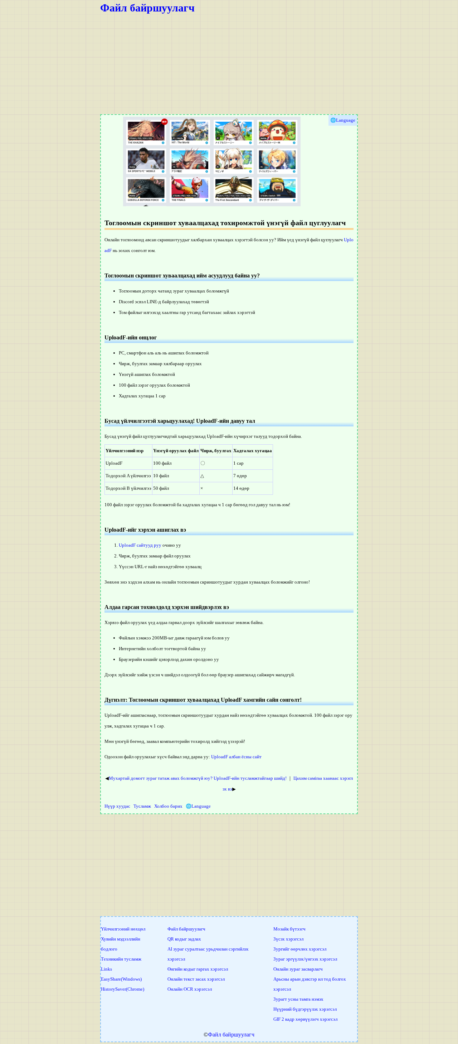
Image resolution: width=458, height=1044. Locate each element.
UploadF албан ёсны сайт (236, 756)
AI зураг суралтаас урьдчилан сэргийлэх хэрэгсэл (208, 954)
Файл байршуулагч (147, 8)
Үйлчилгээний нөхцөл (123, 929)
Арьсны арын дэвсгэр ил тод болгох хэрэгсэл (309, 984)
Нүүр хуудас (117, 806)
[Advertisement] (229, 64)
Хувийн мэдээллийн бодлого (120, 944)
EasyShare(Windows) (121, 979)
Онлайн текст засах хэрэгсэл (196, 979)
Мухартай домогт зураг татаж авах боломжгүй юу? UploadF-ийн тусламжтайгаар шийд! (198, 778)
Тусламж (142, 806)
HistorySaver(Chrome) (122, 989)
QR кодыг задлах (184, 939)
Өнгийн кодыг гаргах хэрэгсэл (197, 969)
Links (106, 969)
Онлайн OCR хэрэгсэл (189, 989)
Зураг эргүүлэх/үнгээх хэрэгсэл (305, 959)
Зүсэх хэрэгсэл (288, 939)
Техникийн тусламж (121, 959)
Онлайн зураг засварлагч (298, 969)
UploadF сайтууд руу (140, 545)
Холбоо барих (168, 806)
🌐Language (198, 806)
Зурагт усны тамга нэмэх (298, 999)
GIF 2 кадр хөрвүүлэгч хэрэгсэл (305, 1019)
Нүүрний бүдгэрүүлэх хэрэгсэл (305, 1009)
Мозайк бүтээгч (289, 929)
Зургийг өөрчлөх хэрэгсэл (299, 949)
